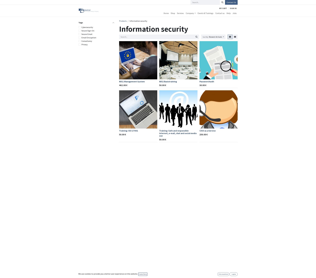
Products (123, 21)
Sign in (233, 8)
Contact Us (231, 2)
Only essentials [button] (223, 274)
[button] (213, 37)
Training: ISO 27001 (128, 130)
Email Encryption (88, 37)
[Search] (222, 2)
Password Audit (206, 81)
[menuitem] (166, 13)
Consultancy (86, 41)
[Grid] (230, 37)
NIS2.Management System (132, 81)
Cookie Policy (143, 274)
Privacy (84, 44)
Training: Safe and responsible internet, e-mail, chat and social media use (178, 133)
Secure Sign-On (87, 30)
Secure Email (86, 34)
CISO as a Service (207, 130)
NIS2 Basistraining (168, 81)
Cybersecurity (87, 27)
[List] (235, 37)
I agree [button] (234, 274)
